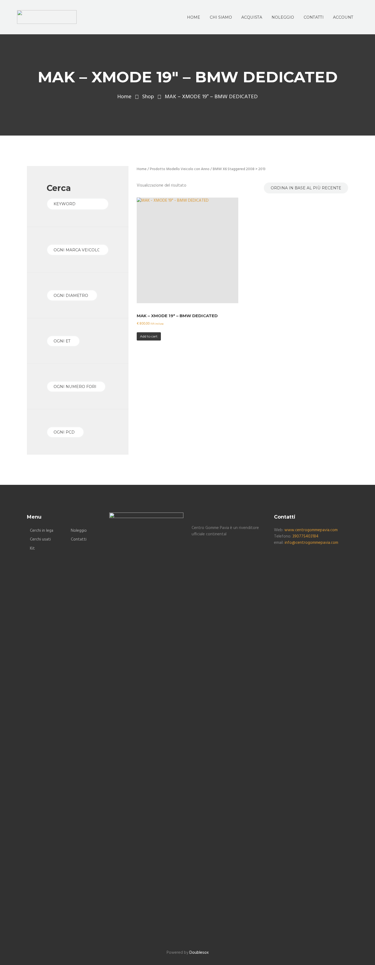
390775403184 (305, 536)
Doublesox (199, 952)
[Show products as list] (145, 179)
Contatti (78, 539)
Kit (32, 548)
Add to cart (149, 336)
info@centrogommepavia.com (311, 542)
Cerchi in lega (41, 530)
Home (124, 97)
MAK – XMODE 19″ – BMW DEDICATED (177, 315)
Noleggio (79, 530)
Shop (148, 97)
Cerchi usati (40, 539)
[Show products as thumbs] (139, 179)
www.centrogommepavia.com (311, 530)
